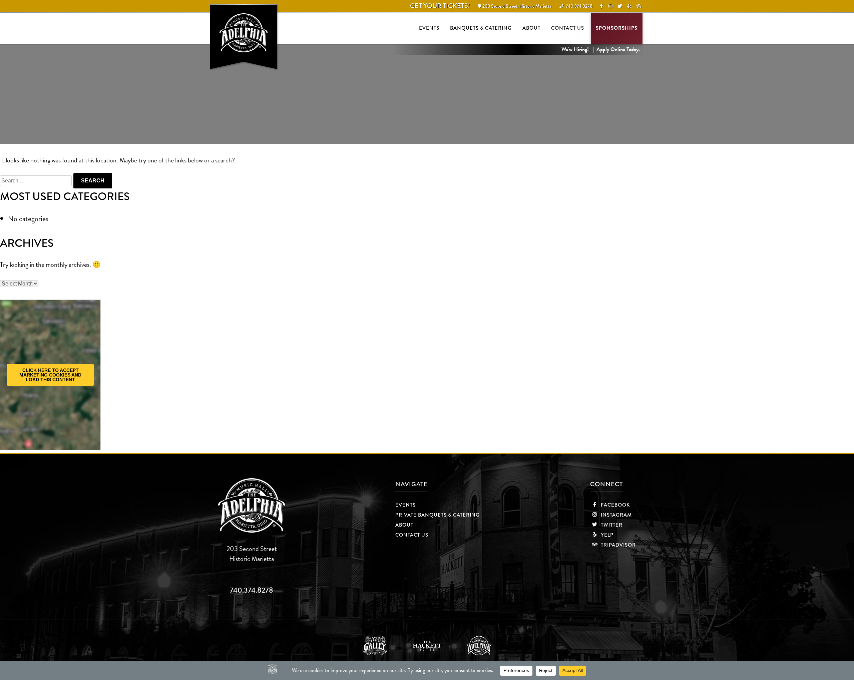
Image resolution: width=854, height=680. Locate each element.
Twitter (610, 525)
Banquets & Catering (481, 28)
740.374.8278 (251, 590)
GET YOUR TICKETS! (440, 6)
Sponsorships (616, 28)
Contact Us (567, 28)
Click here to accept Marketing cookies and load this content (50, 375)
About (531, 28)
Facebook (614, 505)
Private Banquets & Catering (437, 515)
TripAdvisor (617, 545)
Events (429, 28)
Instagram (615, 515)
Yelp (606, 535)
